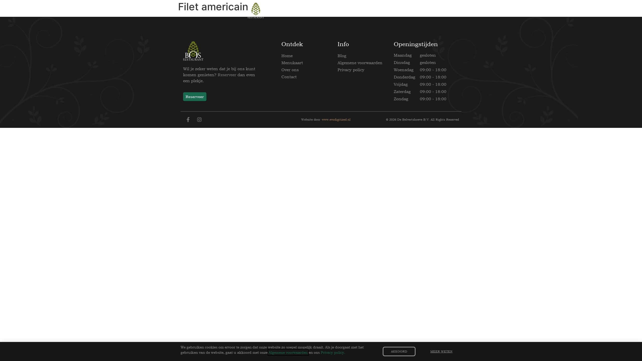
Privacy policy (351, 69)
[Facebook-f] (188, 120)
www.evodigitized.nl (336, 120)
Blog (342, 55)
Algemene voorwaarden (360, 62)
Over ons (290, 69)
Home (287, 55)
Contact (289, 76)
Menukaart (292, 62)
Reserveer (227, 74)
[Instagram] (199, 120)
